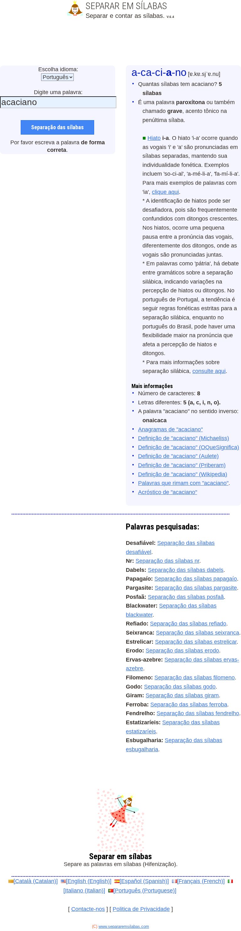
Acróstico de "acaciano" (167, 492)
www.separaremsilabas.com (124, 926)
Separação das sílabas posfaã (186, 597)
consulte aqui (209, 371)
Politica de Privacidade (141, 909)
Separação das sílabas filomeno (194, 677)
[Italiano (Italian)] (84, 890)
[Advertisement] (120, 43)
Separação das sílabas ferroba (188, 704)
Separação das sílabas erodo (182, 650)
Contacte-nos (88, 909)
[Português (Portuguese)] (144, 890)
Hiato (154, 138)
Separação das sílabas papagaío (195, 579)
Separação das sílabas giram (182, 695)
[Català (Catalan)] (35, 881)
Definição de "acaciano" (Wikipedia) (182, 474)
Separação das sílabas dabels (185, 570)
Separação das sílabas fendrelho (198, 713)
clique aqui (165, 192)
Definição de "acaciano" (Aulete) (178, 456)
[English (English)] (88, 881)
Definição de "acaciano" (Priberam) (182, 465)
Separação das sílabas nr (167, 561)
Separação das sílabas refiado (188, 623)
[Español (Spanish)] (144, 881)
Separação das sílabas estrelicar (196, 642)
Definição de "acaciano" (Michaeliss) (183, 438)
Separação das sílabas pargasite (196, 588)
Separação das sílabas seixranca (197, 633)
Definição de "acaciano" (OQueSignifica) (188, 447)
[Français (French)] (201, 881)
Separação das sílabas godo (180, 687)
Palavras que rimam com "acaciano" (183, 483)
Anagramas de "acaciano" (170, 429)
